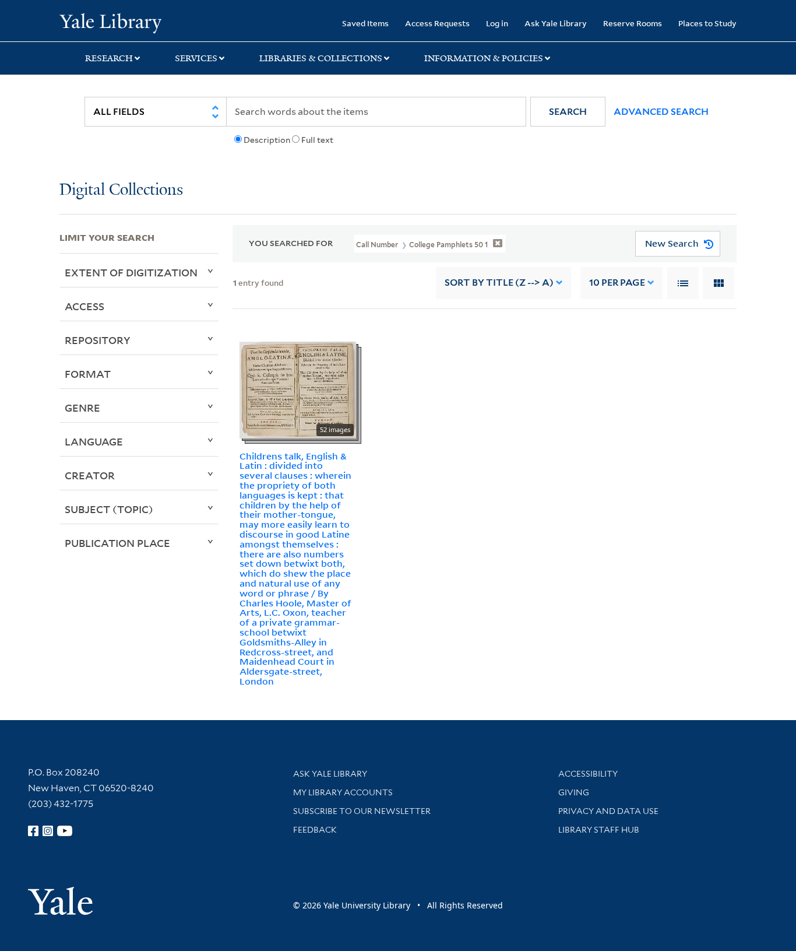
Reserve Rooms (632, 23)
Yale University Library (110, 22)
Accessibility (588, 773)
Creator (90, 475)
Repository (98, 340)
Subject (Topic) (109, 509)
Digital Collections (121, 190)
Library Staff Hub (598, 829)
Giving (573, 792)
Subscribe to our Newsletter (362, 811)
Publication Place (117, 543)
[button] (567, 112)
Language (94, 441)
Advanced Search (661, 111)
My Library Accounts (343, 792)
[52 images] (297, 388)
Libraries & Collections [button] (320, 58)
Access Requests (437, 23)
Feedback (315, 829)
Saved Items (365, 23)
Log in (497, 23)
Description (267, 140)
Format (88, 374)
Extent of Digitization (131, 272)
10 (617, 282)
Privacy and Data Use (608, 811)
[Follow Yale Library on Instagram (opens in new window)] (48, 831)
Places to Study (707, 23)
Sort (499, 282)
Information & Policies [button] (483, 58)
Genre (82, 408)
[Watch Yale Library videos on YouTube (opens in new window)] (64, 831)
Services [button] (196, 58)
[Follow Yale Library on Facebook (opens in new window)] (33, 831)
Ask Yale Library (555, 23)
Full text (317, 140)
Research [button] (109, 58)
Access (84, 306)
